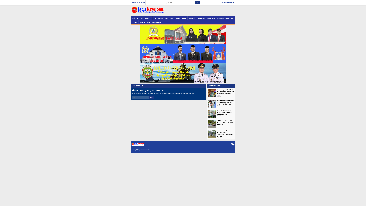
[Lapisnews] (147, 11)
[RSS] (232, 144)
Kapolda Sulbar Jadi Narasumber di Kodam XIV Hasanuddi (224, 112)
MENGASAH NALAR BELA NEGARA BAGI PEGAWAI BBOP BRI (225, 122)
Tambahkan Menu (227, 2)
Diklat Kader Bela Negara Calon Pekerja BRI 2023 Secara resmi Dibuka (225, 102)
